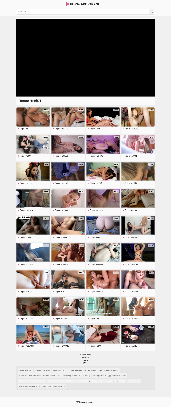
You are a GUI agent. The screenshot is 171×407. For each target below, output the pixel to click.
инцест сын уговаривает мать (54, 386)
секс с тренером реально (108, 370)
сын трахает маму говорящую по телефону (74, 375)
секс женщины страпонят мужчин (84, 370)
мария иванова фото (61, 370)
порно (85, 360)
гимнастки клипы (25, 370)
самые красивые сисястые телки (60, 381)
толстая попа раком (42, 370)
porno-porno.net (85, 4)
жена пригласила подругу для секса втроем (109, 375)
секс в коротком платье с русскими (32, 381)
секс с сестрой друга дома (115, 381)
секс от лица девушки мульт (29, 386)
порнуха (85, 357)
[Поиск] (151, 11)
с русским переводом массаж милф (88, 381)
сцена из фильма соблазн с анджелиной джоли (37, 375)
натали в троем (133, 381)
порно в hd (85, 362)
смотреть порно (86, 354)
